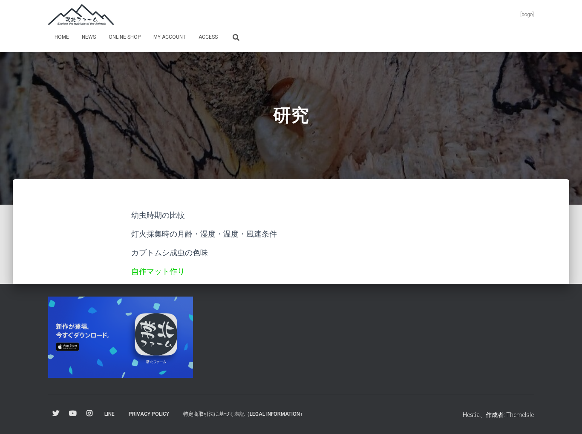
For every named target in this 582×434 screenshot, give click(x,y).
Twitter (55, 413)
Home (62, 37)
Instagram (89, 413)
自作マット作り (158, 271)
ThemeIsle (520, 414)
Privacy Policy (149, 414)
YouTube (73, 413)
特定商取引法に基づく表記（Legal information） (244, 414)
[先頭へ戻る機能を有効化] (565, 417)
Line (109, 414)
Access (208, 37)
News (89, 37)
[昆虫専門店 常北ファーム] (81, 15)
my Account (169, 37)
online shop (125, 37)
